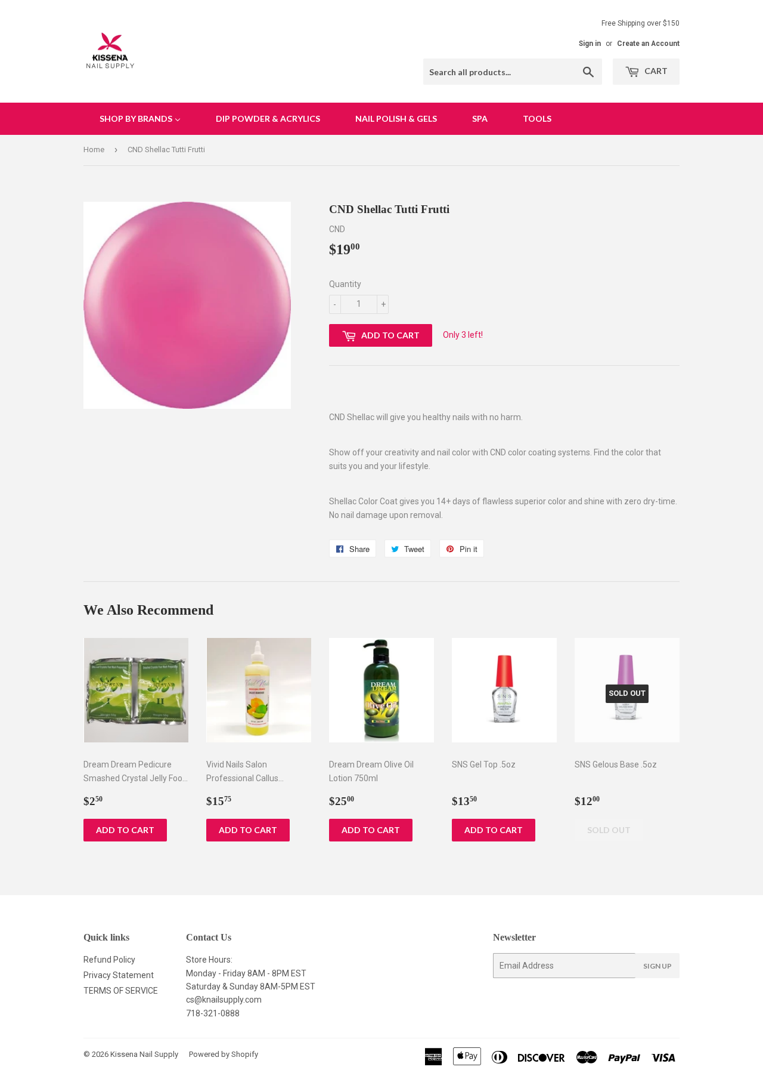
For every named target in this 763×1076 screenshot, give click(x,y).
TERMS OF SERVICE (120, 990)
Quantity (345, 284)
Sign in (590, 43)
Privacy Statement (118, 975)
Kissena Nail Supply (144, 1054)
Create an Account (648, 43)
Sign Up (657, 965)
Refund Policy (109, 959)
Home (93, 149)
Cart (655, 71)
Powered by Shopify (223, 1054)
